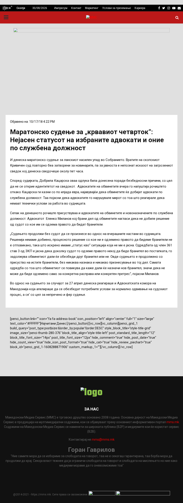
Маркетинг (91, 8)
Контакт (76, 8)
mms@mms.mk (103, 439)
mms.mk (172, 422)
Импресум (60, 8)
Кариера (140, 8)
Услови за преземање (116, 8)
